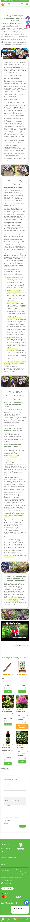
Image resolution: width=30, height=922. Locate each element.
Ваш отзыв (7, 805)
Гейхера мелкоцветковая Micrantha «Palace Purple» (14, 291)
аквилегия (11, 601)
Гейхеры (16, 601)
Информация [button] (8, 880)
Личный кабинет (8, 883)
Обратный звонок (7, 888)
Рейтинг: (6, 795)
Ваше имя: (7, 784)
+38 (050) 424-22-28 (6, 849)
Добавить (6, 822)
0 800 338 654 (4, 851)
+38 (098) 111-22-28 (5, 848)
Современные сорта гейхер (12, 269)
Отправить (22, 826)
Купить (8, 691)
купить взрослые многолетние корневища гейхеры (15, 363)
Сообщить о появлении (22, 726)
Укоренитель (14, 457)
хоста (10, 599)
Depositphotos (18, 877)
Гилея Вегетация (9, 557)
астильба (15, 599)
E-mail (5, 789)
